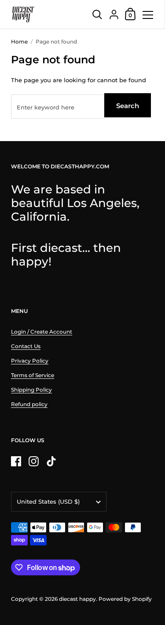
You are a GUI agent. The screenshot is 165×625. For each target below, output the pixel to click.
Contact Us (25, 346)
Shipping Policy (31, 389)
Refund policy (29, 404)
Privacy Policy (29, 360)
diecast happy (77, 599)
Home (19, 41)
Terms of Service (32, 375)
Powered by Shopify (125, 599)
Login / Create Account (41, 331)
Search (127, 106)
